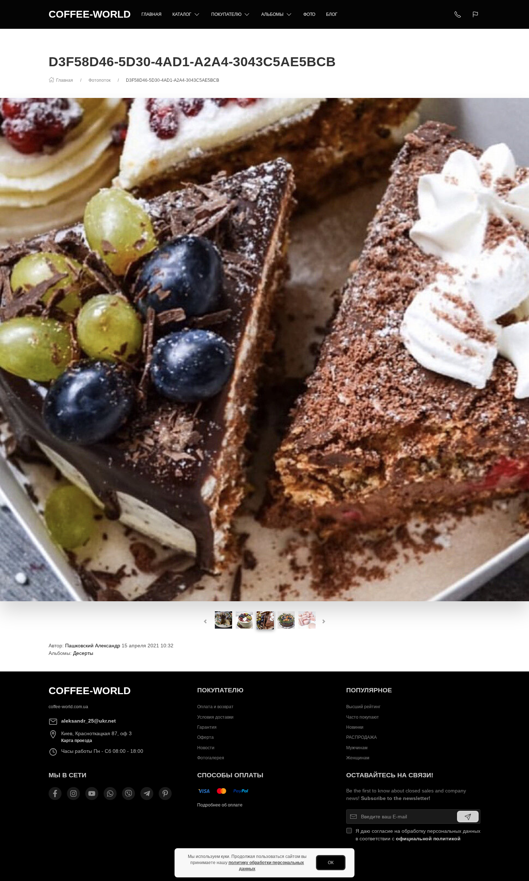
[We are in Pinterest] (165, 793)
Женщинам (357, 757)
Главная (151, 14)
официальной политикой (428, 838)
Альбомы (272, 14)
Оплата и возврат (215, 706)
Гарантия (207, 727)
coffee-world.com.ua (68, 706)
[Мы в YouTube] (91, 793)
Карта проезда (76, 740)
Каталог (181, 14)
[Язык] (476, 14)
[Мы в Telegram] (146, 793)
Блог (332, 14)
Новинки (354, 727)
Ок (331, 862)
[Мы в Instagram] (73, 793)
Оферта (205, 737)
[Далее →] (264, 349)
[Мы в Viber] (128, 793)
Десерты (83, 653)
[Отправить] (468, 816)
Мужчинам (356, 747)
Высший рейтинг (363, 706)
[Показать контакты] (458, 14)
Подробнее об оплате (220, 805)
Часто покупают (362, 717)
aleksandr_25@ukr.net (88, 721)
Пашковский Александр (92, 645)
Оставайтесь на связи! (389, 775)
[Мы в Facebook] (55, 793)
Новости (205, 747)
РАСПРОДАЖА (361, 737)
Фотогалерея (210, 757)
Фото (309, 14)
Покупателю (226, 14)
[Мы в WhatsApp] (110, 793)
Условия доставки (215, 717)
